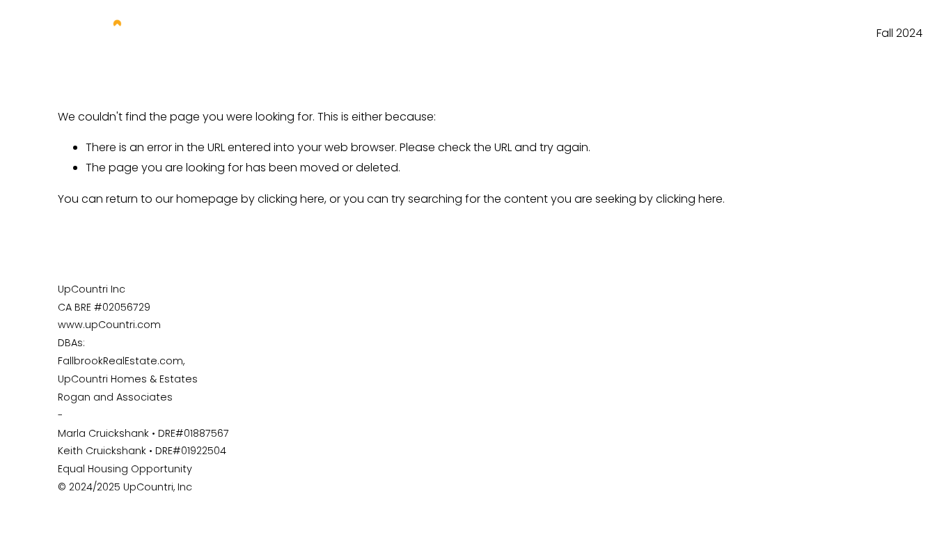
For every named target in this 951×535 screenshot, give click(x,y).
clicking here (291, 199)
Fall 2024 (899, 33)
